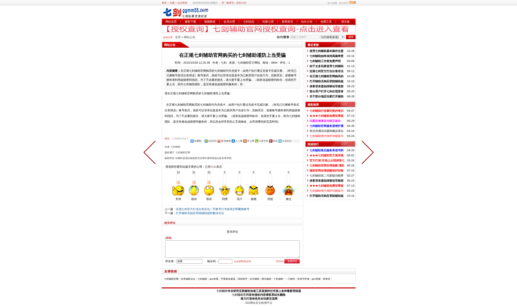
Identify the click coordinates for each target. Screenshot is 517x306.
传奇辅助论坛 (188, 279)
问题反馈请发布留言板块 (325, 120)
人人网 (239, 141)
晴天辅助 (266, 279)
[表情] (168, 238)
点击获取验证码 (242, 261)
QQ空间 (212, 141)
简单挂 (326, 279)
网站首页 (171, 21)
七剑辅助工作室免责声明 (325, 61)
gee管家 (316, 279)
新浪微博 (226, 141)
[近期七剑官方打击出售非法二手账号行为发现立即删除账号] (367, 153)
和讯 (275, 141)
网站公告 (189, 37)
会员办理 (229, 21)
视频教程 (209, 21)
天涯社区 (287, 141)
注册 (172, 2)
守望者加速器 (228, 279)
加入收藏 (332, 3)
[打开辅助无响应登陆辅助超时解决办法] (150, 153)
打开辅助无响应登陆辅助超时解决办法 (200, 213)
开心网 (250, 141)
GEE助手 (242, 279)
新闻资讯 (287, 21)
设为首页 (343, 3)
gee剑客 (214, 279)
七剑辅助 (202, 279)
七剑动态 (248, 21)
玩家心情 (268, 21)
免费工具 (326, 21)
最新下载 (190, 21)
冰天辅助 (254, 279)
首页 (178, 37)
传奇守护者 (303, 279)
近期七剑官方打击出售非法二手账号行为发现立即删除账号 (212, 209)
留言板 (345, 21)
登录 (164, 2)
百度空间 (263, 141)
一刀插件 (290, 279)
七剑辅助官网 (171, 279)
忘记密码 (182, 2)
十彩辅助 (278, 279)
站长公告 (306, 21)
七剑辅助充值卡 (180, 138)
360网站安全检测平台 (258, 302)
